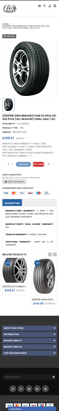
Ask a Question (16, 181)
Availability (8, 123)
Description (12, 203)
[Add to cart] (19, 280)
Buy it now (38, 164)
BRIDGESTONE (19, 132)
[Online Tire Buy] (29, 405)
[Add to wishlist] (48, 164)
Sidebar (10, 36)
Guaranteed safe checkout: (18, 188)
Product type (10, 127)
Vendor (6, 132)
